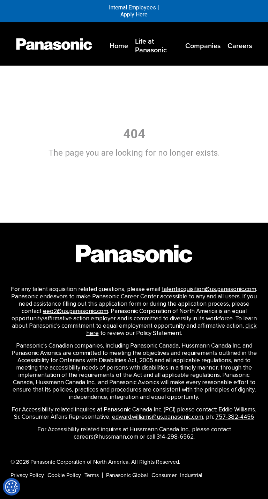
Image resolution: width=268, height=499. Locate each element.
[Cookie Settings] (11, 487)
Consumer (164, 475)
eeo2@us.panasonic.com (75, 311)
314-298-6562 (175, 436)
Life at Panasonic (151, 45)
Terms (91, 475)
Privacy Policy (27, 475)
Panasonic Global (127, 475)
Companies (203, 46)
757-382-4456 (234, 417)
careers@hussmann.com (106, 436)
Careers (240, 46)
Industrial (191, 475)
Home (119, 46)
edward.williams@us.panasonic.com (157, 417)
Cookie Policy (64, 475)
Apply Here (134, 14)
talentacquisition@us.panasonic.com (209, 289)
